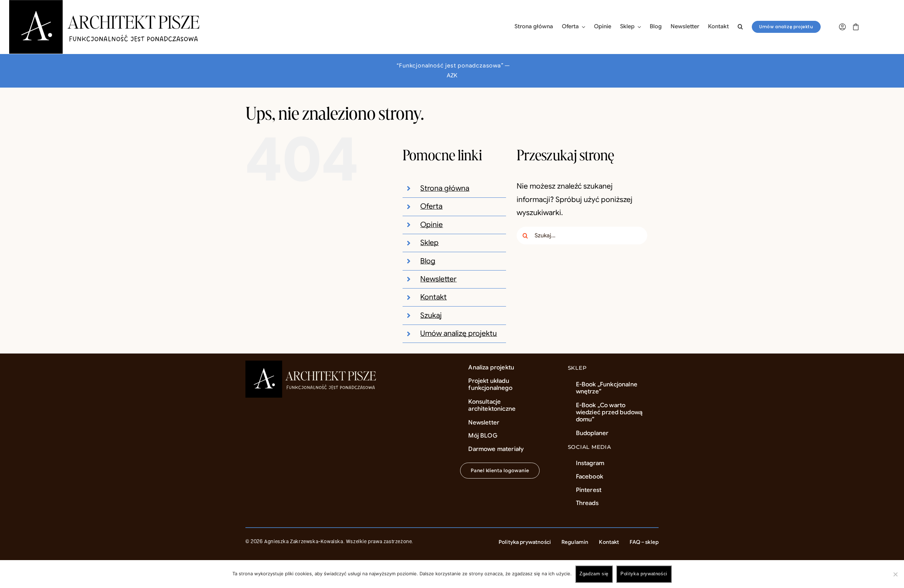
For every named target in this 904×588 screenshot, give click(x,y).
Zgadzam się (593, 573)
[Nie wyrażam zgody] (895, 574)
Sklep (429, 242)
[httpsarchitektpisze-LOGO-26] (312, 364)
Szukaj (431, 315)
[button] (740, 27)
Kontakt (433, 297)
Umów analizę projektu (458, 333)
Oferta (431, 206)
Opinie (431, 224)
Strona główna (444, 188)
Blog (427, 261)
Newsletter (438, 279)
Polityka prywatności (643, 573)
